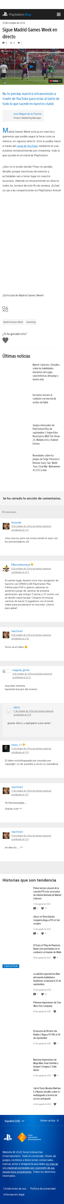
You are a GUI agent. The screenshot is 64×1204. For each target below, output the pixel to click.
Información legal (13, 1194)
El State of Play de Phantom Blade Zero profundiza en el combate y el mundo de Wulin (47, 949)
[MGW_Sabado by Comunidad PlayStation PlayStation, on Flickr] (32, 243)
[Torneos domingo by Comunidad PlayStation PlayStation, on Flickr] (32, 274)
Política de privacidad (42, 1188)
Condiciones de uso (14, 1188)
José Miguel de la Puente (28, 113)
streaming (31, 322)
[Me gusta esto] (42, 908)
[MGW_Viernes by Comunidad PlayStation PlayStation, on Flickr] (32, 211)
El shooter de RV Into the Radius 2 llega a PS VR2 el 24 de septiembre (46, 1034)
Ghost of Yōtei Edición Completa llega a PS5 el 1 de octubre (46, 920)
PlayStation (20, 14)
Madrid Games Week (13, 322)
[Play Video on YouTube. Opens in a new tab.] (55, 81)
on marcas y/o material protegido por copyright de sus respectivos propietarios (30, 1167)
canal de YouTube (27, 146)
